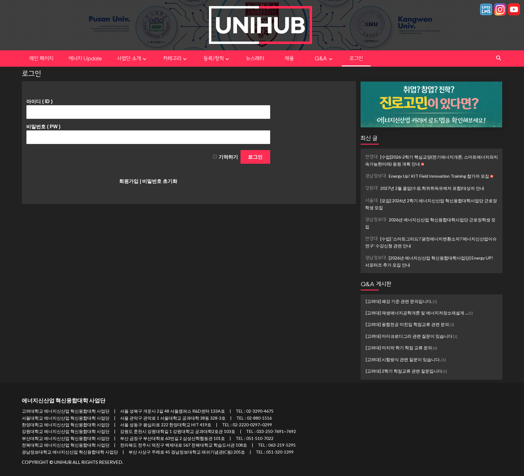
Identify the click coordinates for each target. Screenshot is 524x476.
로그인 (356, 58)
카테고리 (172, 58)
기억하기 (228, 156)
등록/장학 (213, 58)
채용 (295, 58)
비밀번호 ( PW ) (43, 126)
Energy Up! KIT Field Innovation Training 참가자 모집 (427, 176)
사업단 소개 (129, 58)
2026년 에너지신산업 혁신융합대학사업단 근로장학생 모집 (430, 223)
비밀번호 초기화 (159, 181)
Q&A (320, 58)
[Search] (498, 58)
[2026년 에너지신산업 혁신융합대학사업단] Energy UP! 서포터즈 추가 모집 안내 (429, 261)
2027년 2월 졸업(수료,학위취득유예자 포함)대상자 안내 (424, 188)
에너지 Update (85, 58)
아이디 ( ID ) (39, 101)
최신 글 (369, 138)
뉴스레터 (255, 58)
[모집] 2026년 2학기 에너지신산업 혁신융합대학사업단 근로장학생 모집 (431, 203)
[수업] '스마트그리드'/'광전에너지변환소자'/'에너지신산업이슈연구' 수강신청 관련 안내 (431, 242)
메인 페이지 (41, 58)
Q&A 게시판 (376, 284)
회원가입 (129, 181)
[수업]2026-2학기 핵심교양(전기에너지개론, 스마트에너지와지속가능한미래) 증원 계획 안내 (431, 160)
